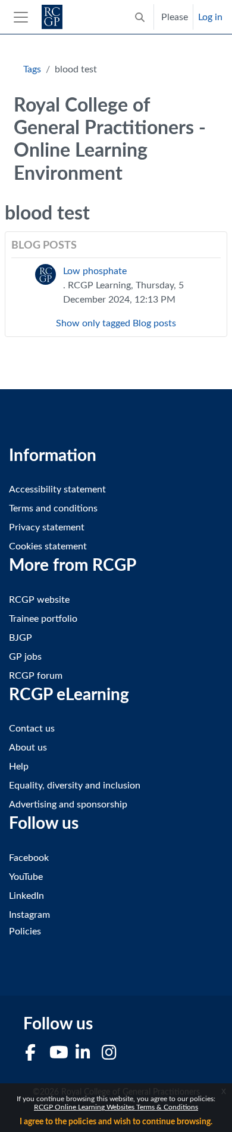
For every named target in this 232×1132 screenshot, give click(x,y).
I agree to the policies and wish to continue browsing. (116, 1122)
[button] (139, 17)
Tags (32, 69)
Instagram (29, 915)
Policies (25, 931)
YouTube (26, 877)
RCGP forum (35, 676)
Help (19, 766)
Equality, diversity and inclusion (74, 785)
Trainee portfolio (43, 619)
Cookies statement (48, 546)
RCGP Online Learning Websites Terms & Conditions (116, 1107)
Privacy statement (46, 527)
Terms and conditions (53, 508)
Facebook (29, 858)
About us (28, 747)
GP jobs (25, 657)
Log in (210, 17)
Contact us (32, 728)
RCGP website (39, 600)
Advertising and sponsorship (68, 804)
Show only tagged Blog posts (116, 323)
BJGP (20, 638)
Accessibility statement (57, 489)
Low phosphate (95, 271)
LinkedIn (26, 896)
